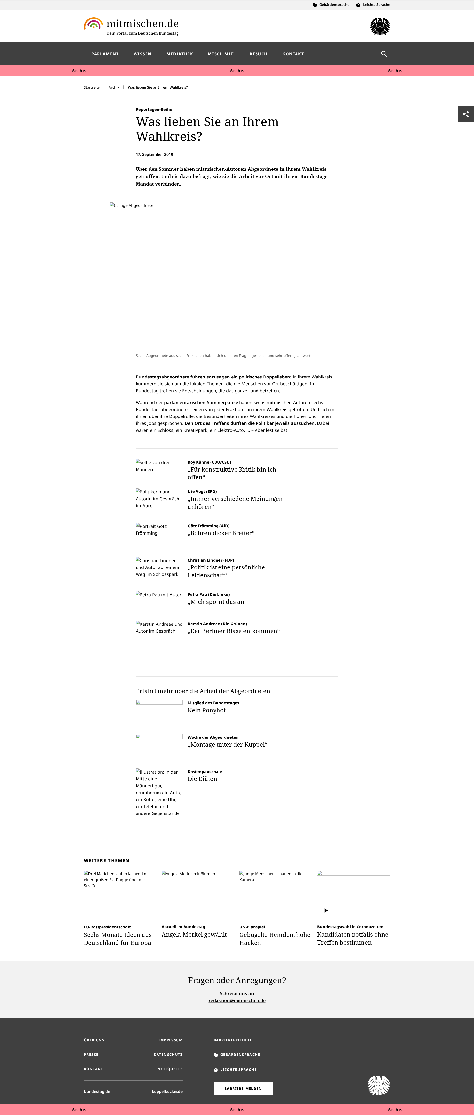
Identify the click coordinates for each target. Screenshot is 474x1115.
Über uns (94, 1040)
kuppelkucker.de (167, 1091)
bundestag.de (97, 1091)
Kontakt (93, 1068)
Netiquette (170, 1068)
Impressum (170, 1040)
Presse (91, 1054)
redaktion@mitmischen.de (237, 1000)
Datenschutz (168, 1054)
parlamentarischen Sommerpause (201, 402)
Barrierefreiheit (233, 1040)
